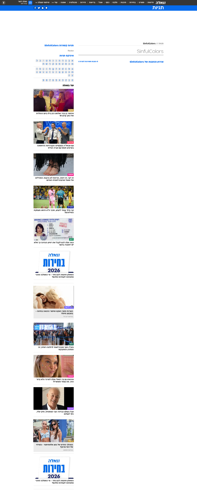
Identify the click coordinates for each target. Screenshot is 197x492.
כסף (107, 3)
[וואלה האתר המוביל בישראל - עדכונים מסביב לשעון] (161, 2)
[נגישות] (3, 2)
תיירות (83, 3)
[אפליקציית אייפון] (42, 8)
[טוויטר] (39, 8)
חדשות (151, 3)
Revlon (71, 51)
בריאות (92, 3)
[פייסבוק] (35, 8)
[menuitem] (149, 2)
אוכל (100, 3)
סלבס (115, 3)
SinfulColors (149, 44)
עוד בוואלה (68, 85)
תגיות (161, 44)
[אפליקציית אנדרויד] (46, 8)
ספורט (141, 3)
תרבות (123, 3)
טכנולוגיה (73, 3)
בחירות (132, 3)
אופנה (63, 3)
